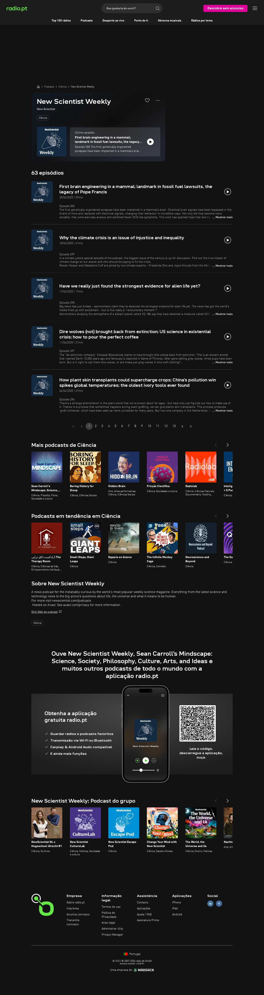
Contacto (142, 902)
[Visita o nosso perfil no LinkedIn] (210, 904)
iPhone (176, 902)
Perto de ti (141, 20)
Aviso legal (108, 922)
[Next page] (182, 426)
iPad (175, 908)
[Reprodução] (150, 141)
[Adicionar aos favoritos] (147, 100)
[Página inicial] (38, 86)
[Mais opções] (158, 100)
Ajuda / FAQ (144, 914)
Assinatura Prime (148, 920)
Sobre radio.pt (76, 902)
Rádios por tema (201, 20)
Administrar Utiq (112, 928)
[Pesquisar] (157, 8)
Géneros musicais (169, 20)
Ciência (43, 118)
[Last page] (190, 426)
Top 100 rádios (61, 20)
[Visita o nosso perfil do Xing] (219, 904)
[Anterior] (216, 443)
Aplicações (143, 908)
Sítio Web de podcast (44, 611)
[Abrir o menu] (254, 8)
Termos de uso (111, 906)
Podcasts (87, 20)
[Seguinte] (228, 443)
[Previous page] (81, 426)
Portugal (134, 954)
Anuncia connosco (78, 914)
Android (177, 914)
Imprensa (73, 908)
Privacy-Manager (112, 934)
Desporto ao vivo (113, 20)
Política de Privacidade (109, 914)
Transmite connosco (73, 922)
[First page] (73, 426)
